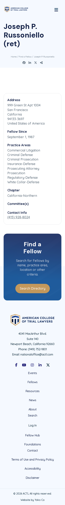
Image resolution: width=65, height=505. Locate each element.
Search (32, 415)
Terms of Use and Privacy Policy (32, 459)
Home (14, 56)
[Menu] (56, 9)
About (33, 409)
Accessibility (33, 468)
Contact (32, 450)
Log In (32, 425)
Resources (32, 391)
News (32, 400)
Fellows (32, 382)
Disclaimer (32, 478)
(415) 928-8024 (18, 217)
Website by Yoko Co (33, 500)
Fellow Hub (32, 435)
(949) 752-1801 (37, 349)
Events (32, 373)
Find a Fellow (25, 56)
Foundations (32, 444)
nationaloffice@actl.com (36, 354)
